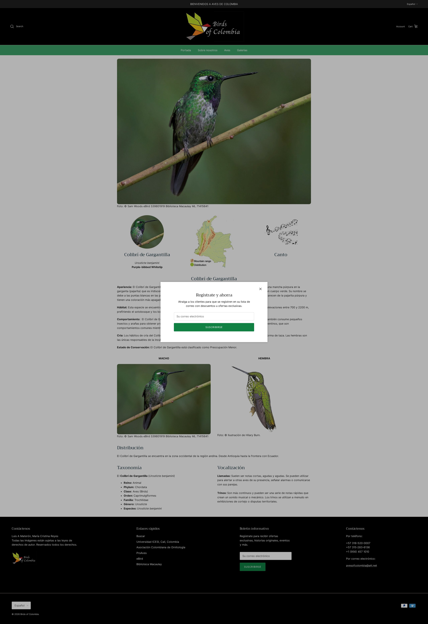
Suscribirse (214, 327)
